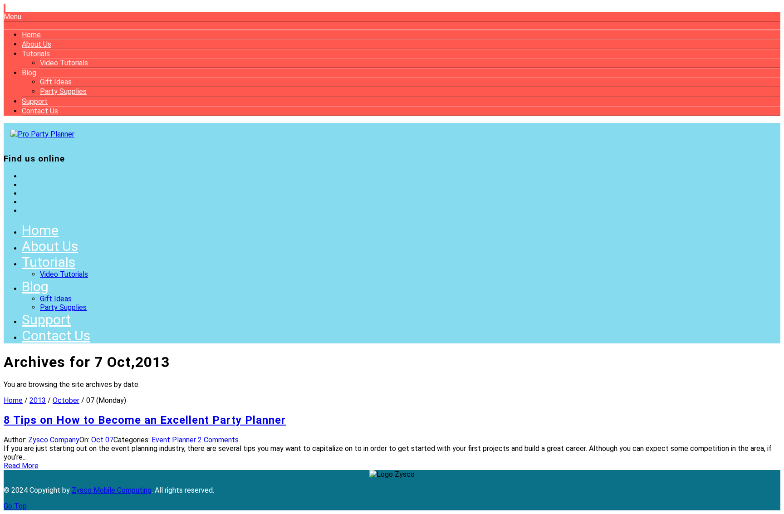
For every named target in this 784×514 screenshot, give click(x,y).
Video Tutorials (64, 63)
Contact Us (40, 111)
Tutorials (36, 53)
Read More (21, 465)
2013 (37, 400)
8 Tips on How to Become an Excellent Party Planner (145, 420)
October (66, 400)
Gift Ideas (56, 82)
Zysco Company (53, 440)
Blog (29, 73)
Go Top (15, 506)
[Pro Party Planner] (42, 134)
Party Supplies (63, 91)
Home (31, 34)
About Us (36, 44)
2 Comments (218, 440)
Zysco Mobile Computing (112, 490)
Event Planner (174, 440)
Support (35, 101)
